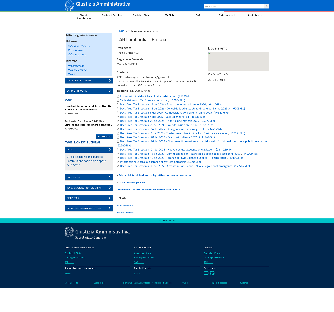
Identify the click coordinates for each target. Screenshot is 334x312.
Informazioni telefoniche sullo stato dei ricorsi (148, 96)
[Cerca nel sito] (266, 6)
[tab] (193, 175)
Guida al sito (100, 282)
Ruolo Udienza (76, 50)
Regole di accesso (219, 282)
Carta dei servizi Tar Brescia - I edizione (143, 100)
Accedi (68, 273)
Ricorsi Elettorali (77, 70)
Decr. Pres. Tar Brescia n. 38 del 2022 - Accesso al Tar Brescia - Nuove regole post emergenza (176, 166)
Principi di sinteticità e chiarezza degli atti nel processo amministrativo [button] (155, 175)
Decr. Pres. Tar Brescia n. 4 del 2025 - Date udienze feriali (154, 116)
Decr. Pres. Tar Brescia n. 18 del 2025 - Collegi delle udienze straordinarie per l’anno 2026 (173, 108)
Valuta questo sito (167, 220)
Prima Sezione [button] (124, 205)
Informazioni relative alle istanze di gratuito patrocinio (153, 162)
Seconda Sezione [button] (126, 212)
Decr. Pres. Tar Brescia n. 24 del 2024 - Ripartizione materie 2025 (159, 121)
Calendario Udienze (79, 46)
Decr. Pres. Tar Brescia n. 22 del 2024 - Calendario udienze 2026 (158, 125)
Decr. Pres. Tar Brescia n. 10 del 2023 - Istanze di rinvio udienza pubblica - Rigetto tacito (173, 157)
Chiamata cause (77, 54)
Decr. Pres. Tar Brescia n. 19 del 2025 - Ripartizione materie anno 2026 (162, 104)
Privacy (185, 282)
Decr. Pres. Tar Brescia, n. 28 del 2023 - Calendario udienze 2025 (158, 137)
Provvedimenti (76, 65)
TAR (66, 262)
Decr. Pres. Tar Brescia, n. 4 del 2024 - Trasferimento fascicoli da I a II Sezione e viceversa (173, 133)
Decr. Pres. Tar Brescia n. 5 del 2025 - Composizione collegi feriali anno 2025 (166, 112)
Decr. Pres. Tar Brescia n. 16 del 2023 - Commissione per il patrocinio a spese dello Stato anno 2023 (180, 153)
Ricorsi (71, 74)
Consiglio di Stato (73, 253)
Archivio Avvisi (104, 136)
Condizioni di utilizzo (162, 282)
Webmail (244, 282)
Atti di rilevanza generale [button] (132, 182)
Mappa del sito (71, 282)
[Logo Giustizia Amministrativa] (69, 5)
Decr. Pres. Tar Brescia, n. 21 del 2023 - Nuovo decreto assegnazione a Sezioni (167, 149)
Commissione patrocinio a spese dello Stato (86, 163)
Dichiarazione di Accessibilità (136, 282)
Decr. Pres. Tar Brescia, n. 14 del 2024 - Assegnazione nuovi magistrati (162, 129)
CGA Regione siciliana (75, 257)
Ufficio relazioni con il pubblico (85, 156)
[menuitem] (84, 16)
